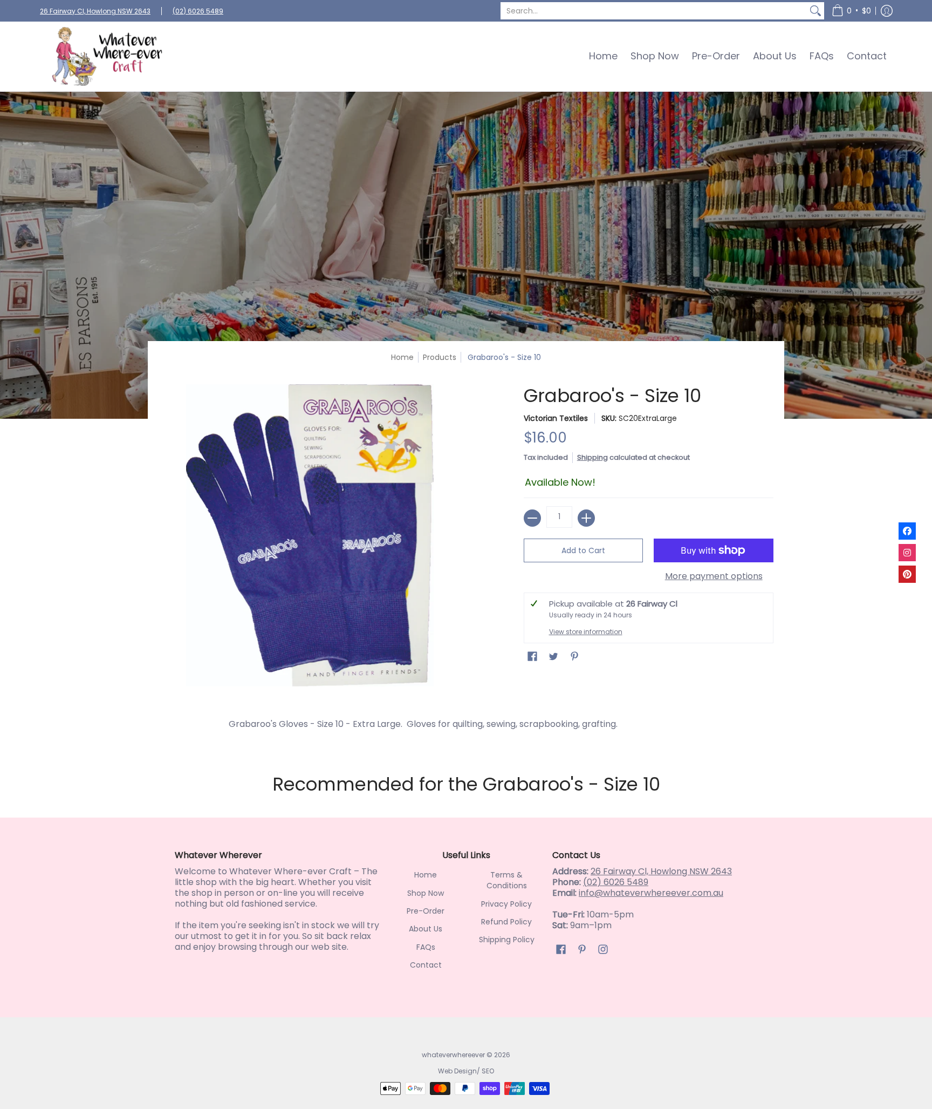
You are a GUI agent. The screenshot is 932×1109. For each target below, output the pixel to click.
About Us (425, 928)
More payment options (714, 576)
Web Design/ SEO (466, 1071)
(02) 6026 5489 (198, 11)
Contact (426, 965)
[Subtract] (532, 518)
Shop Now (425, 893)
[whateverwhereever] (107, 56)
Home (402, 357)
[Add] (586, 518)
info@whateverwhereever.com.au (651, 893)
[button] (851, 11)
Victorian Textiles (556, 418)
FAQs (425, 947)
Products (439, 357)
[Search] (815, 10)
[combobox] (654, 10)
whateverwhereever (453, 1054)
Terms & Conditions (506, 880)
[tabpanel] (466, 726)
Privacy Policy (506, 904)
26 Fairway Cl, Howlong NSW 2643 (95, 11)
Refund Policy (506, 921)
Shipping (592, 457)
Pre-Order (425, 911)
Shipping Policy (506, 939)
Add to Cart (583, 550)
